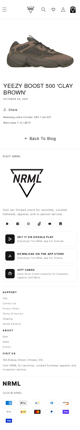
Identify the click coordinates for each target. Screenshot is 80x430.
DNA (5, 336)
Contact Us (9, 303)
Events (7, 347)
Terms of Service (13, 313)
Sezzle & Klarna (12, 323)
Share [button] (13, 110)
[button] (43, 9)
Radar (6, 341)
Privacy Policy (11, 308)
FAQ (5, 298)
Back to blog (43, 138)
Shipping (8, 318)
